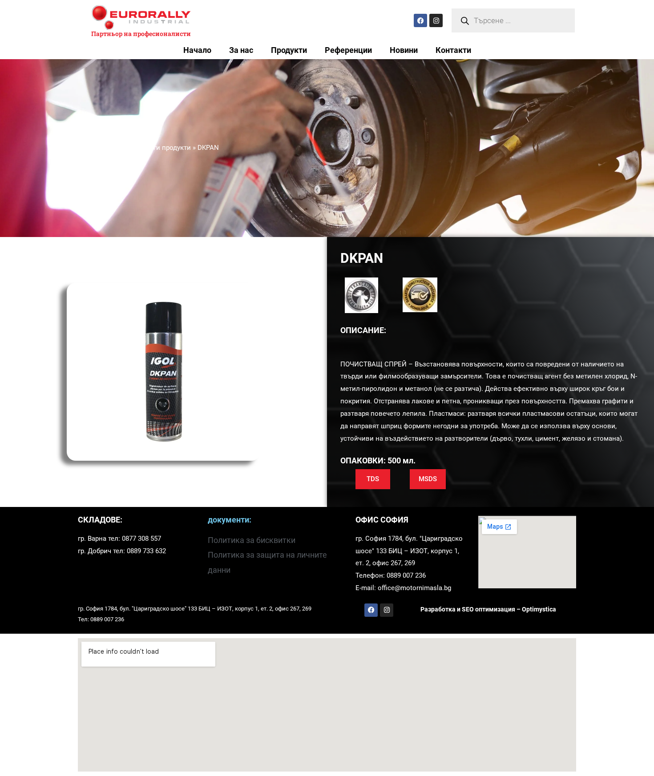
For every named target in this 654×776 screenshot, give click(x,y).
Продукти (289, 50)
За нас (241, 50)
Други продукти (166, 148)
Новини (404, 50)
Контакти (453, 50)
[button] (372, 479)
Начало (197, 50)
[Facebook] (420, 20)
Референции (348, 50)
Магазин (121, 148)
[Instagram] (436, 20)
